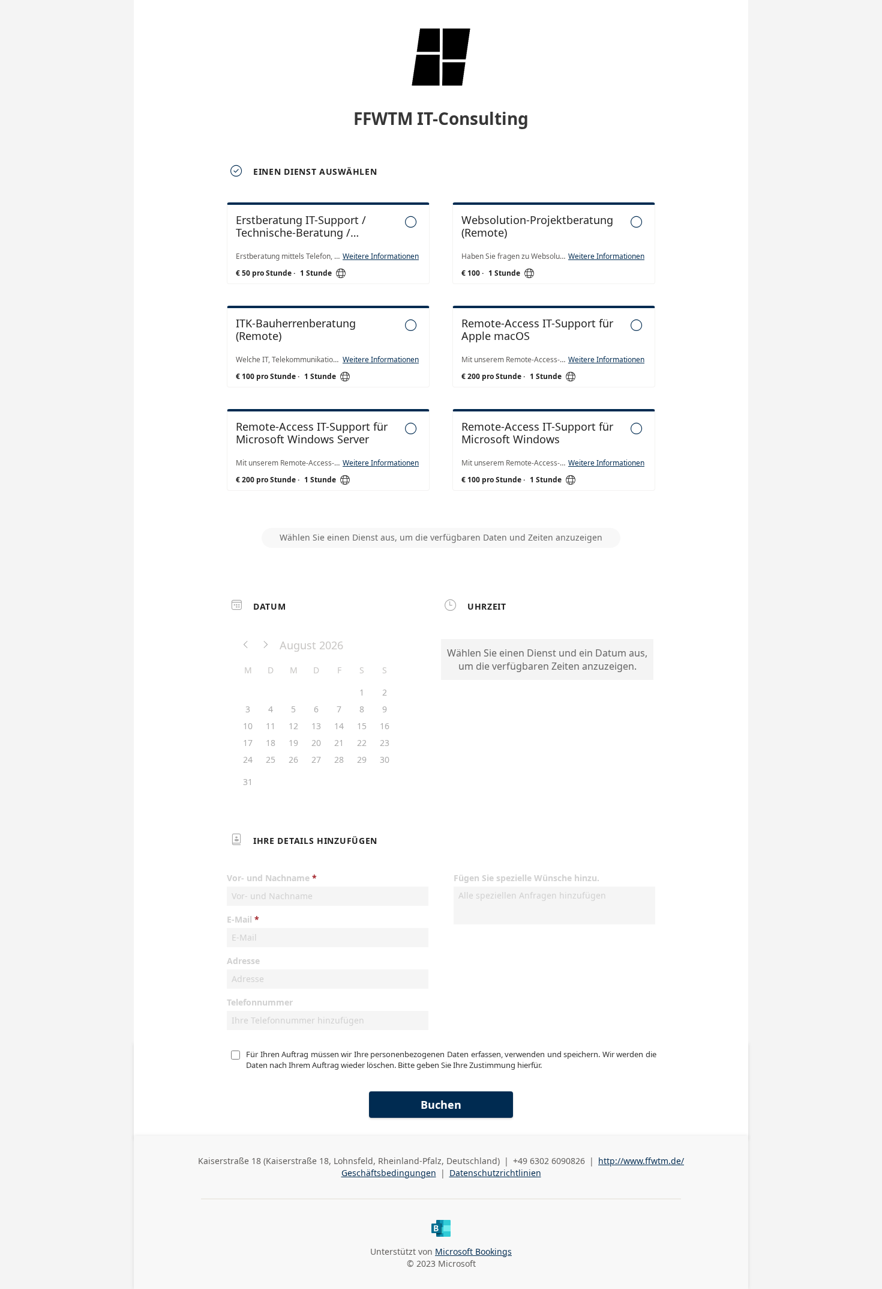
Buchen (441, 1104)
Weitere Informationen (381, 256)
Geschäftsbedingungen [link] (388, 1172)
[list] (441, 357)
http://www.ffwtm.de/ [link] (641, 1160)
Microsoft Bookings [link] (473, 1251)
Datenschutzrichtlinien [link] (495, 1172)
